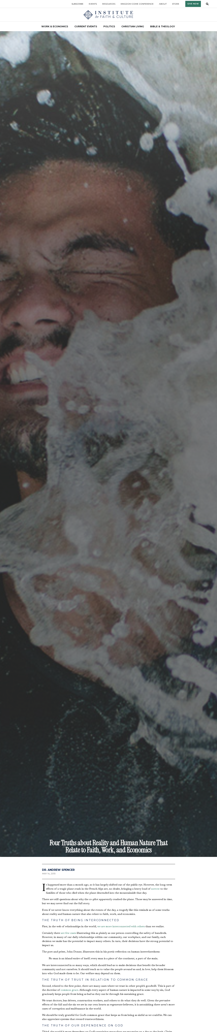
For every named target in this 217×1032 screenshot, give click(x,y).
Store (175, 4)
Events (93, 4)
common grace (69, 990)
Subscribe (77, 4)
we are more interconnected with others (121, 926)
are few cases (68, 933)
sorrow (155, 889)
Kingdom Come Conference (137, 4)
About (163, 4)
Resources (108, 4)
